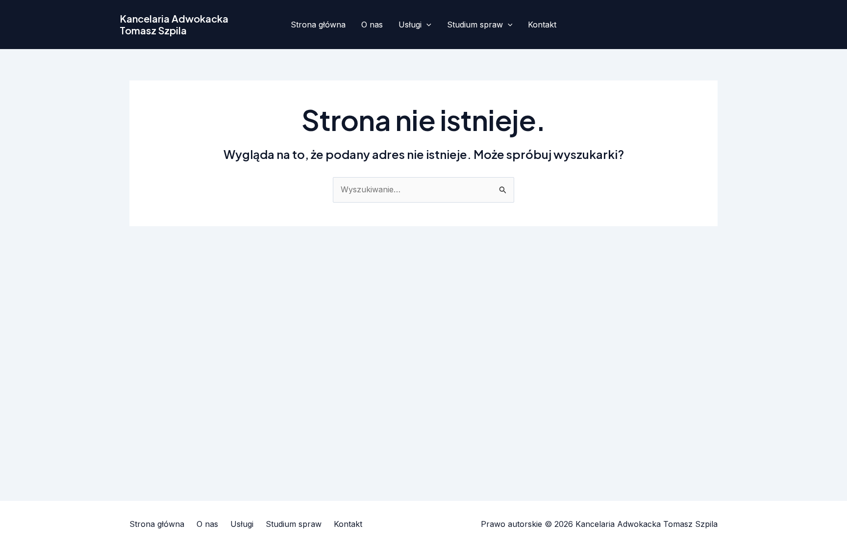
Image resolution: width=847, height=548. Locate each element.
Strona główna (318, 24)
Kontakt (542, 24)
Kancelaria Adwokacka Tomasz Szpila (174, 24)
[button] (426, 24)
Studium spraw (475, 24)
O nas (372, 24)
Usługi (410, 24)
